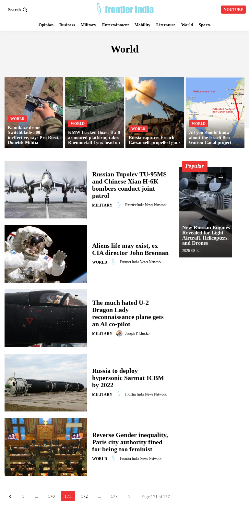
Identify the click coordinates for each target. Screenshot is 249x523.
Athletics (109, 63)
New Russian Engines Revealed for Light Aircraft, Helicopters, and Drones (206, 235)
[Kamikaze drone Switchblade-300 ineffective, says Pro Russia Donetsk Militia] (34, 112)
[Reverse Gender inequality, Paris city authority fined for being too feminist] (46, 447)
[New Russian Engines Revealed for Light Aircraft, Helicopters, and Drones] (205, 212)
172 (84, 496)
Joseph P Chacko (137, 333)
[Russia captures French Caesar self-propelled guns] (154, 112)
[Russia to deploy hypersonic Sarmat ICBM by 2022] (46, 382)
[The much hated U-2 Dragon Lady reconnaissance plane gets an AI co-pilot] (46, 318)
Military (102, 205)
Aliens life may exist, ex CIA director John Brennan (130, 249)
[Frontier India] (125, 9)
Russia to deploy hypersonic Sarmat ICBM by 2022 (128, 377)
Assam (83, 63)
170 (51, 496)
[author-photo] (120, 205)
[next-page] (129, 496)
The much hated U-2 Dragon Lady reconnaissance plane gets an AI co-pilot (128, 313)
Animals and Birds (49, 63)
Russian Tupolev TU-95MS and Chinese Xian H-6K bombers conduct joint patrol (129, 185)
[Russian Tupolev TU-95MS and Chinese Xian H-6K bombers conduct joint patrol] (46, 190)
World (17, 119)
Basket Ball (201, 63)
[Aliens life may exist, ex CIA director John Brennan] (46, 254)
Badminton (166, 63)
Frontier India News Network (146, 205)
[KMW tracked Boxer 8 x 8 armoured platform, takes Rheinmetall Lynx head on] (94, 112)
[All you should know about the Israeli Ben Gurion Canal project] (215, 112)
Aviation (137, 63)
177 (114, 496)
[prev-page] (10, 496)
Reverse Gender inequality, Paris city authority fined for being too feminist (130, 442)
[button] (18, 9)
